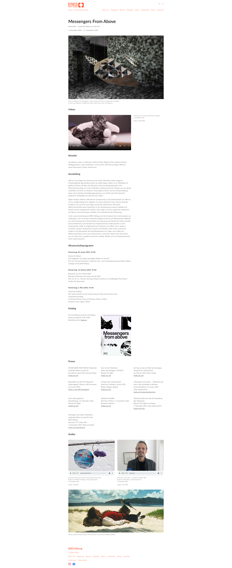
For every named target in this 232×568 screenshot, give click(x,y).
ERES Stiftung (75, 549)
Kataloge (130, 10)
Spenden (160, 10)
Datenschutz (82, 560)
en (163, 4)
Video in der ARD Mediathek (78, 389)
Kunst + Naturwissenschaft (78, 10)
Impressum (72, 560)
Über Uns (105, 10)
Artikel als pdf (73, 375)
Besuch (122, 10)
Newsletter (145, 10)
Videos (137, 10)
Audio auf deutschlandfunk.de (144, 392)
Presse (153, 10)
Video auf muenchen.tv (76, 427)
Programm (114, 10)
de (159, 4)
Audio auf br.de (139, 408)
